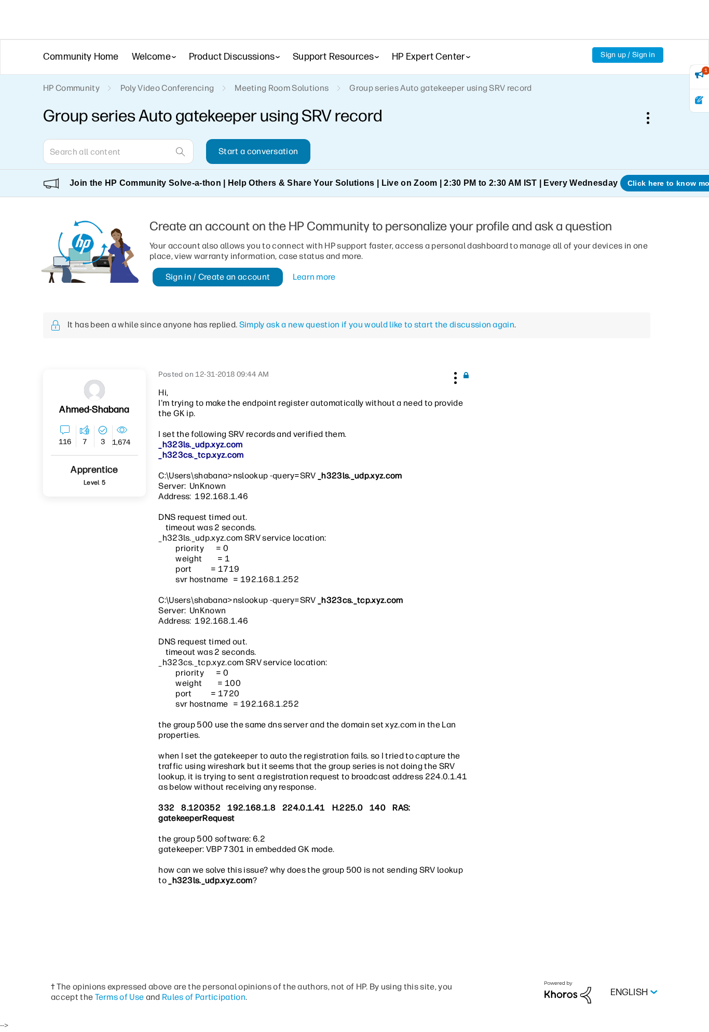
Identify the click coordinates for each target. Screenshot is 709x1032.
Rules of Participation (204, 997)
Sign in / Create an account (218, 277)
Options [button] (653, 118)
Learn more (314, 277)
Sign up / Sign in (628, 54)
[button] (454, 376)
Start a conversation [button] (258, 151)
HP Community (71, 88)
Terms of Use (119, 997)
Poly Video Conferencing (167, 88)
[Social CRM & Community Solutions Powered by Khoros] (567, 991)
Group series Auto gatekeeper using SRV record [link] (440, 88)
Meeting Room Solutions (282, 88)
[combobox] (118, 151)
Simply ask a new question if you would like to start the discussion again (376, 324)
